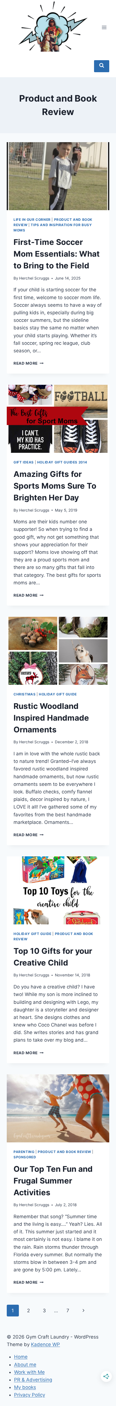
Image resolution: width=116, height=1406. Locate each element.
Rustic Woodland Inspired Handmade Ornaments (51, 717)
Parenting (24, 1152)
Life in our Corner (32, 219)
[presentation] (58, 176)
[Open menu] (104, 27)
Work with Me (29, 1372)
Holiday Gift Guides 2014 (62, 462)
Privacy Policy (29, 1395)
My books (25, 1387)
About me (25, 1364)
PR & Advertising (33, 1379)
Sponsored (25, 1157)
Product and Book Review (64, 1152)
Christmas (24, 694)
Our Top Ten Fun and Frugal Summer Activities (53, 1180)
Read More (29, 363)
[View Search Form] (101, 66)
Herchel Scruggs (34, 278)
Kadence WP (45, 1344)
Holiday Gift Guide (58, 694)
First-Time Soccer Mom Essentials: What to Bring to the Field (57, 253)
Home (21, 1357)
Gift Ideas (24, 462)
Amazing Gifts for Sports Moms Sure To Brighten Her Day (55, 485)
